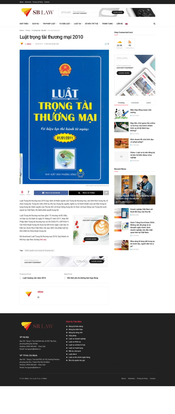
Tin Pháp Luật (49, 24)
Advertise (28, 2)
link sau (43, 239)
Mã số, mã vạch (75, 351)
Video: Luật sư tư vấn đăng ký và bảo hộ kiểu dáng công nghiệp (142, 155)
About (21, 2)
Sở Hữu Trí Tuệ (91, 24)
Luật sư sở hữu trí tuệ (77, 345)
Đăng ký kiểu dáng (76, 326)
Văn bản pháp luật (54, 30)
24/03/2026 (135, 249)
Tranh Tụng (107, 24)
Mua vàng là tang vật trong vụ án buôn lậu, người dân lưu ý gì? (142, 243)
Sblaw (27, 378)
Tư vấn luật (64, 24)
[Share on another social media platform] (106, 193)
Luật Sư (77, 24)
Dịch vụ (35, 24)
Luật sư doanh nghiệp (77, 339)
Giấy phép (72, 336)
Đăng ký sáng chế (75, 332)
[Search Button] (154, 24)
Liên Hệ (120, 24)
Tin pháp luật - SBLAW (39, 30)
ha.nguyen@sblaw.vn (33, 349)
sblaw (29, 44)
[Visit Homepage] (37, 12)
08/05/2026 (135, 215)
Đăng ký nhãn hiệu (76, 329)
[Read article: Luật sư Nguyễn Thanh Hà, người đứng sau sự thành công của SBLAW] (134, 190)
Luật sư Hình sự (75, 342)
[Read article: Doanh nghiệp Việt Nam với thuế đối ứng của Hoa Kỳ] (121, 213)
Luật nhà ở (73, 354)
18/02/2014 (39, 44)
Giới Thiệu (24, 24)
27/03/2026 (135, 235)
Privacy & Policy (38, 2)
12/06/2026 (120, 202)
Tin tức (27, 30)
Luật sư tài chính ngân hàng (79, 357)
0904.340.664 (31, 346)
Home (22, 30)
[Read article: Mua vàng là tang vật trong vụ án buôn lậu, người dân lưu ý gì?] (121, 245)
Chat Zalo (41, 346)
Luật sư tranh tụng (76, 348)
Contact (47, 2)
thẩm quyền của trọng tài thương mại (39, 250)
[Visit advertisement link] (107, 12)
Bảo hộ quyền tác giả (77, 360)
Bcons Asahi (117, 364)
